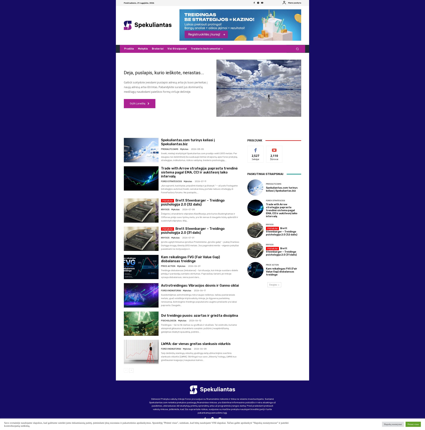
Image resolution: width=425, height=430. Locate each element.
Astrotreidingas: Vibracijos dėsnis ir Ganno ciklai (200, 285)
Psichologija (168, 321)
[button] (297, 49)
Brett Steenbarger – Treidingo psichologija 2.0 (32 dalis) (193, 202)
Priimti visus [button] (413, 424)
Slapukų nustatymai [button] (393, 424)
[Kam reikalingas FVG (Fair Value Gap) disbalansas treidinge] (141, 267)
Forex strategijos (171, 181)
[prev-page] (126, 370)
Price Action (168, 266)
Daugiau (273, 284)
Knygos (165, 209)
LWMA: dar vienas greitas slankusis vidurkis (196, 344)
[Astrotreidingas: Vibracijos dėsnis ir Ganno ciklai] (141, 295)
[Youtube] (262, 3)
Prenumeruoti (274, 148)
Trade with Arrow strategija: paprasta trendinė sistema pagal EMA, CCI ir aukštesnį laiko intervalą (199, 172)
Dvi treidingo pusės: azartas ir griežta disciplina (199, 316)
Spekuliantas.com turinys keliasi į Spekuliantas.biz (282, 189)
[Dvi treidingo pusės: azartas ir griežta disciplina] (141, 324)
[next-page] (131, 370)
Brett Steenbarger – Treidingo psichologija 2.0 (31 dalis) (193, 231)
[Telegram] (258, 3)
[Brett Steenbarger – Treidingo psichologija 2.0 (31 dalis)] (141, 239)
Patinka (255, 148)
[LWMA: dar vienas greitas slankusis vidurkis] (141, 352)
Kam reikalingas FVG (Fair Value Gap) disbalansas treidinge (190, 259)
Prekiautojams (169, 149)
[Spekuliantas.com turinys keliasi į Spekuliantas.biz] (141, 150)
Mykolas (184, 149)
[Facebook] (254, 3)
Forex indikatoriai (171, 290)
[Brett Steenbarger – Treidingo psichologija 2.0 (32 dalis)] (141, 210)
